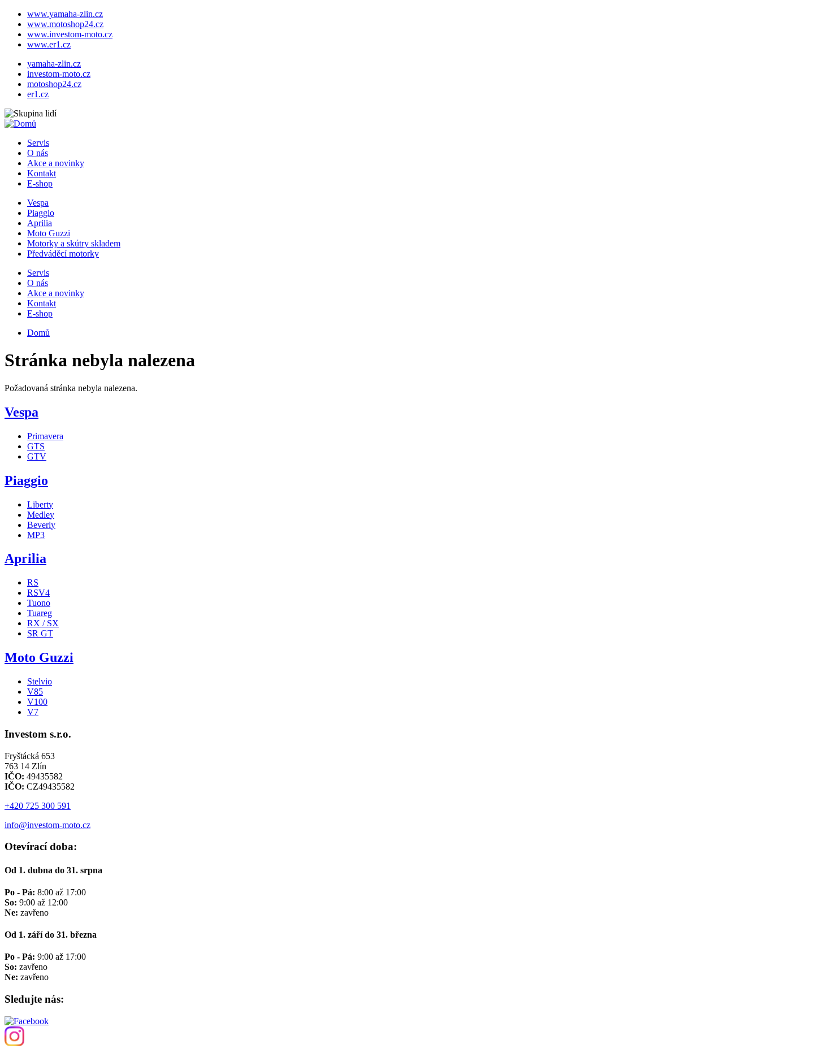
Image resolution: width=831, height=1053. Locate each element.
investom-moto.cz (58, 74)
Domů (38, 332)
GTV (36, 456)
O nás (37, 153)
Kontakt (41, 173)
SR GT (40, 633)
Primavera (45, 436)
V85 (35, 691)
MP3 (36, 535)
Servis (38, 143)
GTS (36, 446)
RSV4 (38, 592)
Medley (40, 514)
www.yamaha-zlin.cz (65, 14)
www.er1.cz (49, 44)
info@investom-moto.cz (47, 825)
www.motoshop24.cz (65, 24)
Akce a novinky (55, 163)
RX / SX (43, 623)
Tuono (38, 603)
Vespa (38, 202)
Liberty (40, 504)
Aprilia (39, 223)
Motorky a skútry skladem (73, 243)
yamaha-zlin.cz (54, 63)
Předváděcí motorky (63, 253)
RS (32, 582)
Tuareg (39, 613)
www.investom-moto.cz (69, 34)
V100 (37, 702)
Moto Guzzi (48, 233)
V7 (32, 712)
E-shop (40, 183)
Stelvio (39, 681)
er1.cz (38, 94)
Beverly (41, 525)
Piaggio (40, 213)
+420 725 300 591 (38, 806)
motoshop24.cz (54, 84)
